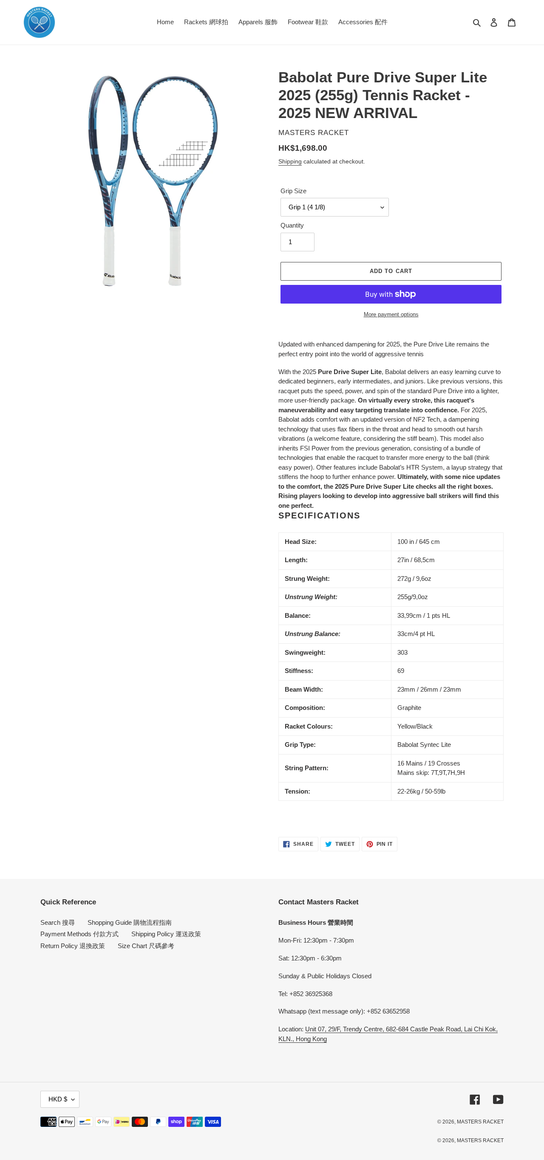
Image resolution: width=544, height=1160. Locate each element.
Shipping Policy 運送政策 (166, 934)
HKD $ (57, 1099)
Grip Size (293, 190)
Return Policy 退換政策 (72, 945)
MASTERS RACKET (480, 1122)
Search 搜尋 (57, 922)
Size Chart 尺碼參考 (146, 945)
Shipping (290, 161)
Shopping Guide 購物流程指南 (130, 922)
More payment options (391, 314)
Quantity (292, 225)
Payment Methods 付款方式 (79, 934)
